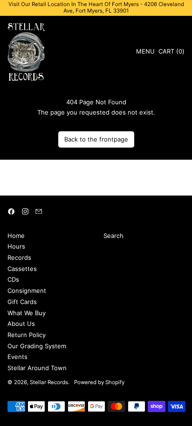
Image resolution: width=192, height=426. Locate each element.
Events (17, 356)
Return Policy (26, 334)
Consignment (26, 290)
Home (16, 235)
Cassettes (22, 268)
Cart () (171, 52)
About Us (21, 323)
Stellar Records (49, 382)
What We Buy (26, 313)
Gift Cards (22, 301)
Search (113, 235)
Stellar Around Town (37, 368)
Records (19, 257)
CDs (13, 279)
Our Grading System (36, 346)
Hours (16, 246)
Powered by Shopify (99, 382)
